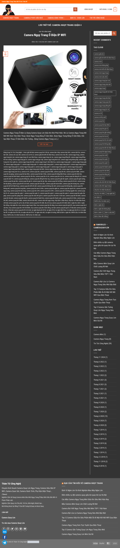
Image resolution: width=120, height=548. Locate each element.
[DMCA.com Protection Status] (33, 542)
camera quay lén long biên (18, 188)
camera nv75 (25, 172)
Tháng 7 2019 (99, 430)
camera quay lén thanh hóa (36, 198)
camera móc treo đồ (61, 155)
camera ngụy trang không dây (69, 159)
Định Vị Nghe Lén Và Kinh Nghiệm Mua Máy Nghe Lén (104, 236)
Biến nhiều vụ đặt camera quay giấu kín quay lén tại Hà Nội (105, 245)
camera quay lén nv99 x (47, 191)
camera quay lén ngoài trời (67, 188)
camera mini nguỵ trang (101, 73)
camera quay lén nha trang (18, 191)
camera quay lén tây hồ (21, 198)
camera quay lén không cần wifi (46, 186)
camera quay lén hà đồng (54, 181)
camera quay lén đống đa (21, 179)
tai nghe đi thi (51, 210)
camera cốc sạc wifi (15, 155)
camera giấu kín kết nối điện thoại (44, 155)
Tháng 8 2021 (99, 384)
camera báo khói (65, 152)
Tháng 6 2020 (99, 416)
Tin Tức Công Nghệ (97, 18)
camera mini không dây (101, 65)
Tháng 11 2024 (99, 357)
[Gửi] (75, 9)
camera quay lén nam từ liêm (35, 188)
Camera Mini (98, 334)
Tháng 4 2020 (99, 425)
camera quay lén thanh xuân (53, 198)
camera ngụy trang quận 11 (14, 164)
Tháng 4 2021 (99, 398)
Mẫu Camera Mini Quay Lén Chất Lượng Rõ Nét (104, 265)
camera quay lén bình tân (74, 174)
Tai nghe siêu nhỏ (39, 212)
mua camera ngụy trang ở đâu (27, 205)
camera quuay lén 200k (15, 200)
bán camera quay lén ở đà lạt (40, 152)
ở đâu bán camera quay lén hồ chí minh (19, 210)
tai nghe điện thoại (60, 210)
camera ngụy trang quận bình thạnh (14, 169)
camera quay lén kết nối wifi (28, 186)
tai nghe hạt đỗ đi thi (14, 212)
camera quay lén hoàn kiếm (54, 184)
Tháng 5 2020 (99, 421)
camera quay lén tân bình (73, 195)
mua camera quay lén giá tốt (63, 205)
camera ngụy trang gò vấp (35, 159)
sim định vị (97, 197)
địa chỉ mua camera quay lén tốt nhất (56, 203)
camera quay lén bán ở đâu (38, 174)
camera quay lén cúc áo (57, 176)
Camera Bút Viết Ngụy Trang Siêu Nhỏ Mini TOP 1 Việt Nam (104, 274)
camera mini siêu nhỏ (100, 77)
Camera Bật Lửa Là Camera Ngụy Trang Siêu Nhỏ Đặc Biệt (105, 283)
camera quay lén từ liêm (69, 198)
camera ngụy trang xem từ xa (12, 172)
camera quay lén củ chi (42, 176)
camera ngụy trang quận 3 (62, 164)
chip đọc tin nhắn (99, 193)
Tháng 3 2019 (99, 443)
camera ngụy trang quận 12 (30, 164)
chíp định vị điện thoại (61, 200)
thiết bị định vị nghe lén (64, 212)
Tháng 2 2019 (99, 448)
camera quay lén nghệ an (51, 188)
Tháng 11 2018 (99, 461)
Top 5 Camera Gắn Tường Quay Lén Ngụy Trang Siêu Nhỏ (104, 310)
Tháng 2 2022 (99, 371)
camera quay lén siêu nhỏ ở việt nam (54, 195)
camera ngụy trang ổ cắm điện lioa (45, 162)
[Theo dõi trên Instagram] (8, 529)
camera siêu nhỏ (99, 178)
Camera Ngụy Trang (11, 18)
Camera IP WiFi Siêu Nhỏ (33, 18)
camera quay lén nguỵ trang (102, 151)
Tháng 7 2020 (99, 411)
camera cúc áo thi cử (27, 155)
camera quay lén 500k (72, 172)
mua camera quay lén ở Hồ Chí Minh (19, 208)
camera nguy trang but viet (102, 81)
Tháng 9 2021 (99, 380)
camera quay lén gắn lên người (59, 179)
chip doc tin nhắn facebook (102, 190)
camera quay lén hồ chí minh (20, 184)
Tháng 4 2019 (99, 439)
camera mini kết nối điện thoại (103, 69)
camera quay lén (34, 172)
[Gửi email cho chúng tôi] (17, 529)
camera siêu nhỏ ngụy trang (46, 200)
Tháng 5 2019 (99, 434)
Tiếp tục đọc (45, 144)
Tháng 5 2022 (99, 366)
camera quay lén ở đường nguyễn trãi (66, 191)
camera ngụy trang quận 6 (27, 167)
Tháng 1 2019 (99, 452)
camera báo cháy (55, 152)
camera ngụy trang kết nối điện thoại (103, 93)
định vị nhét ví (98, 212)
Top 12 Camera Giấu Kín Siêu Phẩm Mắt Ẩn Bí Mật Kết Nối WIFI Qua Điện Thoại (105, 292)
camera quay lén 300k (46, 172)
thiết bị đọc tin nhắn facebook (16, 215)
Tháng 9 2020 (99, 402)
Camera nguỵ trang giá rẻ (19, 159)
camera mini (98, 61)
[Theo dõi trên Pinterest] (21, 529)
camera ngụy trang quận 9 (74, 167)
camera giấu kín (99, 54)
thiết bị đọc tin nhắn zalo (33, 215)
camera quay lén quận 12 (31, 193)
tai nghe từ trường (50, 212)
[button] (88, 9)
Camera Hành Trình (56, 18)
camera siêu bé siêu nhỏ (30, 200)
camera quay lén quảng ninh (14, 195)
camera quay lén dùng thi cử (73, 176)
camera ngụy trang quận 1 (63, 162)
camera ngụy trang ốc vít (101, 110)
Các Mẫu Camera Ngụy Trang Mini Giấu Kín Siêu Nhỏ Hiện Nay (105, 256)
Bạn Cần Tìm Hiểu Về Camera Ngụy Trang (83, 483)
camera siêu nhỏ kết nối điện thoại (104, 182)
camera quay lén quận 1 (17, 193)
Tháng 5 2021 (99, 393)
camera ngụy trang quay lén (102, 102)
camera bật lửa (75, 152)
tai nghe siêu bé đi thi (27, 212)
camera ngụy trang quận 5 (11, 167)
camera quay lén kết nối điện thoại (104, 148)
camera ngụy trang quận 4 (78, 164)
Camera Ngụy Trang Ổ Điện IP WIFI (45, 35)
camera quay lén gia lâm (11, 181)
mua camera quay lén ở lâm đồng (41, 208)
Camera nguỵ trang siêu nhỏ (53, 169)
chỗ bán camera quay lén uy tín (13, 203)
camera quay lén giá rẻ (25, 181)
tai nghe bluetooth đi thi (39, 210)
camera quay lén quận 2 (47, 193)
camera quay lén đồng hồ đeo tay (39, 179)
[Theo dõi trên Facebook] (4, 529)
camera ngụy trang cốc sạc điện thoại (26, 157)
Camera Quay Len (52, 42)
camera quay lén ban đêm (22, 174)
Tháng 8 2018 (99, 466)
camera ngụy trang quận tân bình (34, 169)
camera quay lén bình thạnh (12, 176)
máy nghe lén (14, 205)
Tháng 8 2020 (99, 407)
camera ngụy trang (73, 155)
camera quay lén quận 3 (62, 193)
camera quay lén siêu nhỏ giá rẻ (33, 195)
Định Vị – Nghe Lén (77, 18)
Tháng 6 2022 (99, 362)
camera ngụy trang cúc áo (45, 157)
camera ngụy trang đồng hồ (62, 157)
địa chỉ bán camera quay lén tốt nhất (33, 203)
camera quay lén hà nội (70, 181)
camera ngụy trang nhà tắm (26, 162)
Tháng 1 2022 (99, 375)
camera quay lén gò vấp (40, 181)
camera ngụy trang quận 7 (43, 167)
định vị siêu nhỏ (109, 212)
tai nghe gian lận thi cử (74, 210)
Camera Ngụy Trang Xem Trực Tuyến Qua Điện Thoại (105, 301)
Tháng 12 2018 (99, 457)
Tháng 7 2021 (99, 389)
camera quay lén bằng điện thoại (56, 174)
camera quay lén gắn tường (77, 179)
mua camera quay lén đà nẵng (45, 205)
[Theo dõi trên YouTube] (25, 529)
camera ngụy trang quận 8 (59, 167)
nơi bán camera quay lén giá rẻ (60, 208)
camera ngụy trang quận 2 (46, 164)
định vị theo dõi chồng (101, 216)
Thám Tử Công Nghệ (20, 542)
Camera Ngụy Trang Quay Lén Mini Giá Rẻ (105, 319)
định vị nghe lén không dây (102, 209)
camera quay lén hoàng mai (71, 184)
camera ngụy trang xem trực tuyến (72, 169)
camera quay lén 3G (60, 172)
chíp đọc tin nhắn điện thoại (77, 200)
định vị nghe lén (72, 203)
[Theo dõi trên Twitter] (12, 529)
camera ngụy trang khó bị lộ (52, 159)
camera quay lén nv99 (33, 191)
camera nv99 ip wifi (100, 117)
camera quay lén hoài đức (37, 184)
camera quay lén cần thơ (27, 176)
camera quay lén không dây (64, 186)
